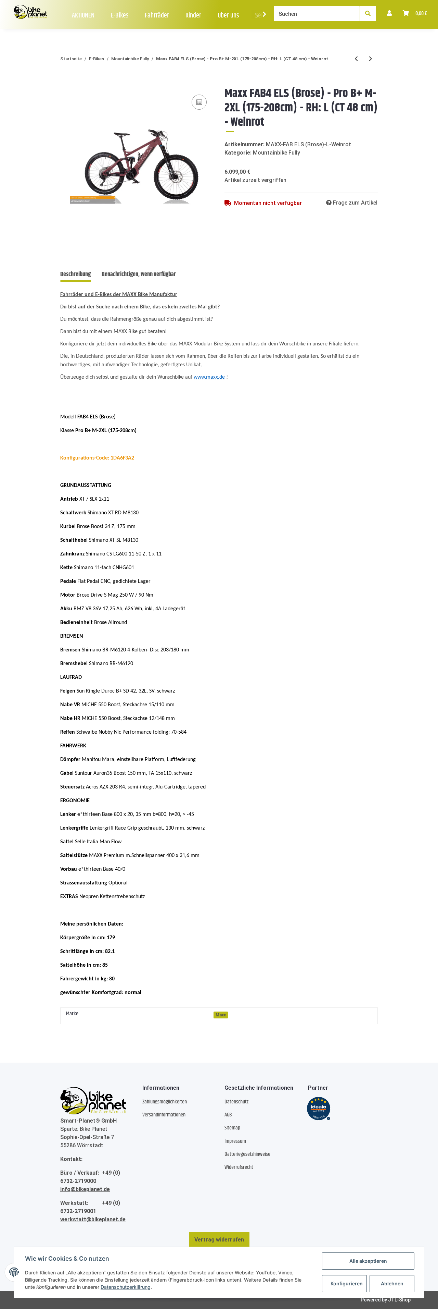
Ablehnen (392, 1283)
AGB (228, 1115)
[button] (389, 13)
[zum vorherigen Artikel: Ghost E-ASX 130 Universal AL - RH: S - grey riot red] (356, 59)
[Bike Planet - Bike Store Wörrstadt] (30, 12)
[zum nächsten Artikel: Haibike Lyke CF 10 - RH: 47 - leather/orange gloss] (370, 59)
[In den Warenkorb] (65, 82)
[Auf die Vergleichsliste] (199, 102)
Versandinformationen (163, 1115)
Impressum (235, 1141)
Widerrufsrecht (238, 1167)
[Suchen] (368, 14)
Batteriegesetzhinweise (247, 1154)
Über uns (228, 15)
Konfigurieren (347, 1283)
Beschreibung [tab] (75, 274)
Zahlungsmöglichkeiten (164, 1102)
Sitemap (232, 1128)
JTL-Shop (399, 1299)
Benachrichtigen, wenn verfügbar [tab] (139, 274)
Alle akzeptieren (368, 1261)
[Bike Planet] (93, 1101)
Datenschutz (236, 1102)
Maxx (221, 1015)
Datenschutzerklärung (126, 1287)
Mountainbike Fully (276, 152)
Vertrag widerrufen (219, 1239)
